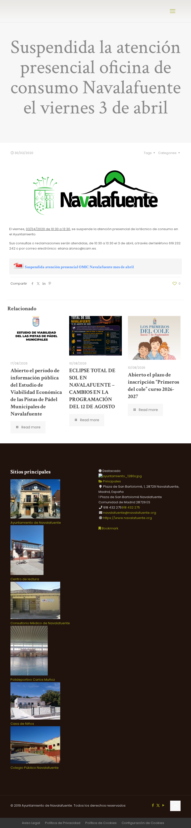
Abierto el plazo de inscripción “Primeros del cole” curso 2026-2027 (153, 385)
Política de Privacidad (62, 823)
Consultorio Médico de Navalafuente (40, 623)
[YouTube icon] (163, 805)
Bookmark (109, 528)
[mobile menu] (172, 11)
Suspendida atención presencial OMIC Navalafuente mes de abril (79, 267)
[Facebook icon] (153, 805)
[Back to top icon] (175, 806)
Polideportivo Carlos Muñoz (32, 679)
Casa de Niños (22, 723)
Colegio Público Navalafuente (34, 767)
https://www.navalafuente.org (127, 518)
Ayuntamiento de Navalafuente (35, 522)
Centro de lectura (24, 579)
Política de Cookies (101, 823)
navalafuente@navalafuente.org (129, 512)
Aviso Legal (31, 823)
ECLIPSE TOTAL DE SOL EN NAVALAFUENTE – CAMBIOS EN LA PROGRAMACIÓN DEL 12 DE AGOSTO (92, 388)
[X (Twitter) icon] (158, 805)
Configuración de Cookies (143, 823)
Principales (111, 481)
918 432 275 (131, 507)
